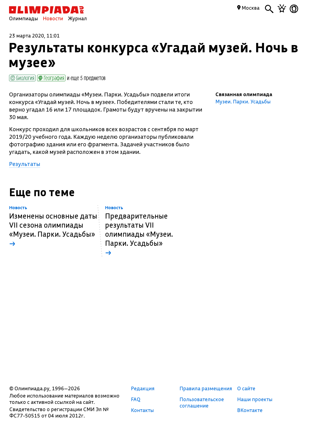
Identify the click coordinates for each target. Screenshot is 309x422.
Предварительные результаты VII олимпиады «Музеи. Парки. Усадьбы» (139, 231)
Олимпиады (23, 18)
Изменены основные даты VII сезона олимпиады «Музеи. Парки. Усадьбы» (53, 227)
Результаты (24, 163)
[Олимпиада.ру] (46, 10)
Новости (53, 18)
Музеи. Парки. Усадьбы (243, 102)
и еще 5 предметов (86, 78)
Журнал (77, 18)
